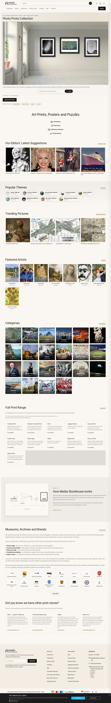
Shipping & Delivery (73, 664)
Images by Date (51, 681)
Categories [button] (9, 8)
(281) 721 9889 (94, 654)
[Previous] (3, 161)
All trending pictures (101, 214)
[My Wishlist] (96, 3)
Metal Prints (71, 674)
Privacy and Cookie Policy (17, 699)
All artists (103, 260)
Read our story (57, 510)
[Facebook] (93, 693)
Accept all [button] (78, 698)
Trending (41, 8)
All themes (103, 188)
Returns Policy (72, 661)
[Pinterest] (96, 693)
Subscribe (32, 661)
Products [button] (53, 8)
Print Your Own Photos (53, 674)
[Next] (107, 161)
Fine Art (39, 104)
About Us (49, 651)
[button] (39, 701)
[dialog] (55, 698)
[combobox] (55, 3)
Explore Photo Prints (10, 99)
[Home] (12, 3)
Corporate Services (52, 671)
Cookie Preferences (73, 681)
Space (32, 104)
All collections (102, 530)
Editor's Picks (33, 8)
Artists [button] (17, 8)
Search (69, 91)
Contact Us (50, 654)
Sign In (102, 8)
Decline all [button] (93, 698)
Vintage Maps (16, 104)
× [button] (109, 694)
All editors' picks (102, 143)
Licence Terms (72, 671)
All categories (102, 323)
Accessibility (71, 651)
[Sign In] (104, 3)
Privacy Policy (72, 658)
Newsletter (71, 678)
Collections (24, 8)
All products (103, 408)
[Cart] (100, 3)
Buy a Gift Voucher (52, 678)
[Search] (90, 3)
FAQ (69, 654)
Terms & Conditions (73, 668)
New (47, 8)
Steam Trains (25, 104)
